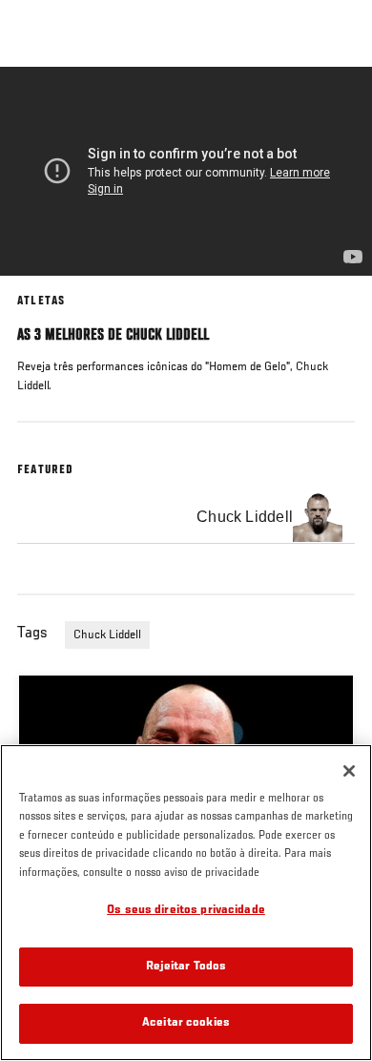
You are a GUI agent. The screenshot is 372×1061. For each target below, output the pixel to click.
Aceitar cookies (186, 1023)
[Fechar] (349, 771)
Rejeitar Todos (186, 967)
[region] (186, 902)
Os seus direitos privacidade (186, 911)
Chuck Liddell (107, 635)
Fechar (337, 103)
